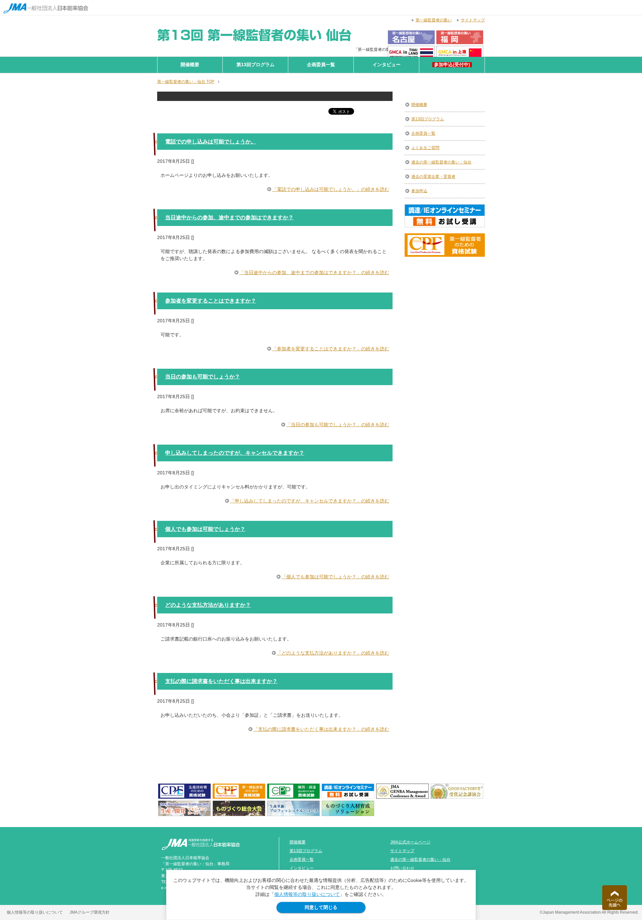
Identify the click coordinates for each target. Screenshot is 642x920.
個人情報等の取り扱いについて (307, 894)
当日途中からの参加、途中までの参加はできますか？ (229, 217)
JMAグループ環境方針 (90, 912)
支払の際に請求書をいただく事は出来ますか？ (221, 681)
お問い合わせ (402, 868)
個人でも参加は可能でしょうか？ (205, 529)
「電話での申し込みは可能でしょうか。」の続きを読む (330, 189)
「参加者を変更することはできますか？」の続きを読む (330, 348)
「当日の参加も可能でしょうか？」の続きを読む (337, 424)
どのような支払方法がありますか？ (208, 605)
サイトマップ (402, 850)
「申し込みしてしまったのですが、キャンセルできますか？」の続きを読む (309, 500)
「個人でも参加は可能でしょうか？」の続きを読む (335, 576)
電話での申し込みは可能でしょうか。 (210, 141)
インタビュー (386, 64)
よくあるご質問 (425, 147)
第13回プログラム (255, 64)
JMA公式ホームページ (410, 842)
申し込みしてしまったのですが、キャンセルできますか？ (234, 453)
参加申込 (419, 191)
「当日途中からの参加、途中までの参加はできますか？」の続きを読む (314, 272)
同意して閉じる (321, 907)
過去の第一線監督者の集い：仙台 (441, 162)
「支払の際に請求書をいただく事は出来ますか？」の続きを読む (321, 729)
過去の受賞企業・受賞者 (433, 176)
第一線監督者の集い (434, 20)
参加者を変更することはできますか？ (210, 301)
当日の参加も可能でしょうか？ (202, 376)
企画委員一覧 (321, 64)
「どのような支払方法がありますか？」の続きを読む (333, 653)
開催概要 (190, 64)
